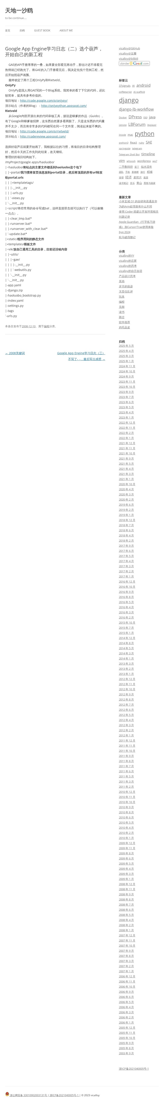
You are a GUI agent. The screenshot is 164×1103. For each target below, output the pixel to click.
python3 (123, 142)
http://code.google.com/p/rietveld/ (44, 131)
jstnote (123, 124)
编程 (46, 326)
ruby (141, 142)
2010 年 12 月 (127, 792)
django (129, 100)
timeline (148, 153)
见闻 (121, 307)
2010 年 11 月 (127, 797)
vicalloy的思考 (128, 266)
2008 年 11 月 (127, 889)
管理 (121, 177)
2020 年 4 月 (126, 489)
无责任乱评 (126, 291)
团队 (121, 171)
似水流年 (146, 167)
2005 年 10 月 (127, 1038)
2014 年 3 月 (126, 653)
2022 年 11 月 (127, 428)
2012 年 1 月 (126, 735)
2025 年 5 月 (126, 346)
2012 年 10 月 (127, 689)
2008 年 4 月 (126, 920)
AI (133, 86)
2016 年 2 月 (126, 617)
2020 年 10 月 (127, 484)
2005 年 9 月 (126, 1043)
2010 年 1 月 (126, 838)
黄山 (139, 183)
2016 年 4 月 (126, 607)
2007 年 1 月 (126, 971)
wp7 (154, 161)
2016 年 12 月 (127, 581)
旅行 (143, 171)
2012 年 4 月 (126, 720)
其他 (121, 281)
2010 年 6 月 (126, 817)
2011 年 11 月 (127, 746)
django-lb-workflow (136, 109)
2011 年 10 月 (127, 751)
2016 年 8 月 (126, 597)
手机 (127, 171)
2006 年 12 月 (127, 976)
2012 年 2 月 (126, 730)
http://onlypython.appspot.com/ (64, 106)
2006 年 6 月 (126, 997)
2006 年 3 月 (126, 1012)
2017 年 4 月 (126, 561)
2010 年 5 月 (126, 822)
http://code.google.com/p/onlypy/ (43, 100)
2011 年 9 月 (126, 756)
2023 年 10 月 (127, 387)
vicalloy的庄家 (128, 261)
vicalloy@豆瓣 (127, 53)
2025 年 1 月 (126, 361)
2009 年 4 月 (126, 869)
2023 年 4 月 (126, 412)
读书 (121, 312)
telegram (137, 148)
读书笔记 (123, 183)
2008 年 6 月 (126, 910)
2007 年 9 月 (126, 951)
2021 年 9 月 (126, 458)
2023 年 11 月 (127, 381)
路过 (121, 317)
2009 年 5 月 (126, 863)
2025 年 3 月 (126, 356)
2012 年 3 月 (126, 725)
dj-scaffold (139, 91)
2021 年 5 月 (126, 464)
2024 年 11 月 (127, 366)
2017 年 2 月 (126, 571)
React (133, 142)
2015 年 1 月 (126, 633)
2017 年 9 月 (126, 546)
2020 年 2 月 (126, 499)
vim (122, 160)
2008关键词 (15, 353)
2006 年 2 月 (126, 1017)
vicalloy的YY (126, 255)
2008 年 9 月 (126, 894)
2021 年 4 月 (126, 469)
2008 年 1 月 (126, 930)
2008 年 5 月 (126, 915)
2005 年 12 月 (127, 1028)
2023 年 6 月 (126, 402)
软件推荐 (124, 322)
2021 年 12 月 (127, 443)
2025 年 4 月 (126, 351)
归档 (22, 30)
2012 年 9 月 (126, 694)
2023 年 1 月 (126, 417)
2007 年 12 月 (127, 935)
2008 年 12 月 (127, 884)
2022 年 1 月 (126, 438)
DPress (135, 117)
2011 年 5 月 (126, 776)
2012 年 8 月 (126, 699)
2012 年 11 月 (127, 684)
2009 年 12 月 (127, 843)
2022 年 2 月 (126, 433)
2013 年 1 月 (126, 674)
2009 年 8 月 (126, 853)
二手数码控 (126, 167)
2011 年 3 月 (126, 781)
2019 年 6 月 (126, 505)
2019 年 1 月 (126, 515)
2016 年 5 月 (126, 602)
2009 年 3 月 (126, 874)
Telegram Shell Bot (129, 154)
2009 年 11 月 (127, 848)
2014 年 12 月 (127, 638)
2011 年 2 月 (126, 787)
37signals (124, 86)
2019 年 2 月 (126, 510)
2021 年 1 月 (126, 479)
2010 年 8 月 (126, 812)
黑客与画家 (149, 183)
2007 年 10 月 (127, 945)
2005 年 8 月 (126, 1048)
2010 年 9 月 (126, 807)
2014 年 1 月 (126, 658)
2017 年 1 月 (126, 576)
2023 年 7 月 (126, 397)
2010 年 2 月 (126, 833)
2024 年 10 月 (127, 371)
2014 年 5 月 (126, 648)
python (144, 133)
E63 (145, 117)
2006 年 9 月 (126, 992)
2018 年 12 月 (127, 520)
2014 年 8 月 (126, 643)
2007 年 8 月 (126, 956)
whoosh (131, 161)
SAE (149, 142)
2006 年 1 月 (126, 1022)
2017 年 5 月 (126, 556)
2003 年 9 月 (126, 1053)
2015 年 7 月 (126, 628)
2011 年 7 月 (126, 766)
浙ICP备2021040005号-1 (134, 1069)
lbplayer (152, 124)
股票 (146, 177)
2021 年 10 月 (127, 453)
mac (130, 135)
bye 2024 (124, 232)
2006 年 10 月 (127, 986)
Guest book (42, 30)
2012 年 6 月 (126, 710)
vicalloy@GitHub (129, 48)
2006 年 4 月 (126, 1007)
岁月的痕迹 (126, 286)
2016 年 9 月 (126, 592)
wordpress (144, 161)
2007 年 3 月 (126, 961)
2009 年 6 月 (126, 858)
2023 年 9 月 (126, 392)
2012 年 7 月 (126, 704)
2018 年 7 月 (126, 525)
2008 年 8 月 (126, 899)
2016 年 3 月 (126, 612)
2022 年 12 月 (127, 422)
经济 (128, 177)
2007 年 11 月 (127, 940)
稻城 (149, 172)
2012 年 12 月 (127, 679)
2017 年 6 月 (126, 551)
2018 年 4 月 (126, 535)
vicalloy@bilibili (128, 58)
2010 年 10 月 (127, 802)
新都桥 (135, 171)
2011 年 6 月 (126, 771)
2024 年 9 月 (126, 376)
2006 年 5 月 (126, 1002)
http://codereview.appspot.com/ (43, 136)
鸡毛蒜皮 (124, 327)
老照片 (137, 177)
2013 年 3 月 (126, 663)
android (143, 85)
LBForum (137, 124)
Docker (123, 117)
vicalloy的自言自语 (130, 271)
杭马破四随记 (127, 237)
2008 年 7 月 (126, 904)
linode (122, 134)
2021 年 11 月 (127, 448)
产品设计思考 (127, 276)
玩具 (121, 296)
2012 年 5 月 (126, 715)
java (152, 117)
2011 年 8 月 (126, 761)
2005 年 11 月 (127, 1033)
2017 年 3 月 (126, 566)
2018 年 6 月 (126, 530)
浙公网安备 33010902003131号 (28, 1095)
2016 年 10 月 (127, 587)
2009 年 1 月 (126, 879)
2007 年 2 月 (126, 966)
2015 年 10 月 (127, 622)
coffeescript (125, 91)
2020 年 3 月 (126, 494)
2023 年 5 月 (126, 407)
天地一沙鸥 (19, 10)
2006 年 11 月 (127, 981)
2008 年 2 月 (126, 925)
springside (124, 148)
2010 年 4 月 (126, 828)
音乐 (132, 183)
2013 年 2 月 (126, 669)
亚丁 (137, 166)
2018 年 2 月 (126, 540)
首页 (7, 30)
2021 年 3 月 (126, 474)
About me (66, 30)
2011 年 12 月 (127, 740)
